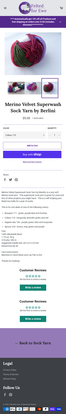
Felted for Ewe (14, 404)
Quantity (52, 128)
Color (6, 128)
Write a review (33, 287)
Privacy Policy (9, 370)
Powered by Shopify (28, 404)
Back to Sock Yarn (34, 343)
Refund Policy (9, 379)
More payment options (32, 162)
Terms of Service (11, 374)
